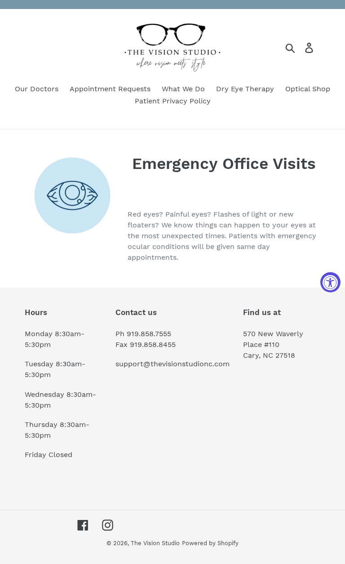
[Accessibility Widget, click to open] (330, 282)
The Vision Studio (155, 543)
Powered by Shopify (210, 543)
